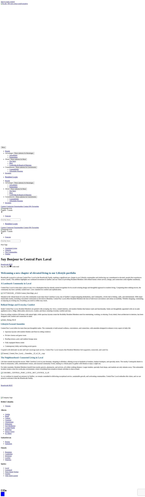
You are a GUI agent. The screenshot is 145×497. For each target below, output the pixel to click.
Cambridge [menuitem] (9, 454)
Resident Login (11, 177)
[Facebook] (4, 491)
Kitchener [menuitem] (8, 456)
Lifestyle (8, 250)
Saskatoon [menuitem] (8, 444)
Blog (11, 163)
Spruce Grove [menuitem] (9, 431)
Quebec (7, 254)
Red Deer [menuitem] (8, 430)
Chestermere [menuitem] (9, 422)
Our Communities (11, 252)
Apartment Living (11, 248)
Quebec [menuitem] (7, 474)
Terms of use (34, 487)
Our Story (12, 161)
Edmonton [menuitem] (8, 424)
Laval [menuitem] (7, 468)
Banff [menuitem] (7, 416)
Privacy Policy (23, 487)
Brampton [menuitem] (8, 452)
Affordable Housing (16, 171)
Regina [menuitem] (7, 442)
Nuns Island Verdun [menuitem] (11, 472)
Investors (8, 173)
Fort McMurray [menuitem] (10, 426)
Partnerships (13, 157)
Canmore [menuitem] (8, 420)
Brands (7, 151)
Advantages (13, 155)
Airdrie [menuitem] (7, 414)
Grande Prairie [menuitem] (10, 428)
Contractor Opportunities (14, 206)
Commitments (14, 169)
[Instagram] (2, 491)
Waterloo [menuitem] (8, 460)
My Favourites (34, 206)
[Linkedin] (6, 491)
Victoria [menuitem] (7, 406)
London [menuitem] (7, 458)
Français (8, 216)
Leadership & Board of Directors (20, 165)
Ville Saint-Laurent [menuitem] (11, 476)
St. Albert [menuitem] (8, 433)
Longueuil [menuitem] (8, 470)
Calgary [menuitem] (7, 418)
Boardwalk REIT (7, 264)
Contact (26, 206)
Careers (3, 206)
